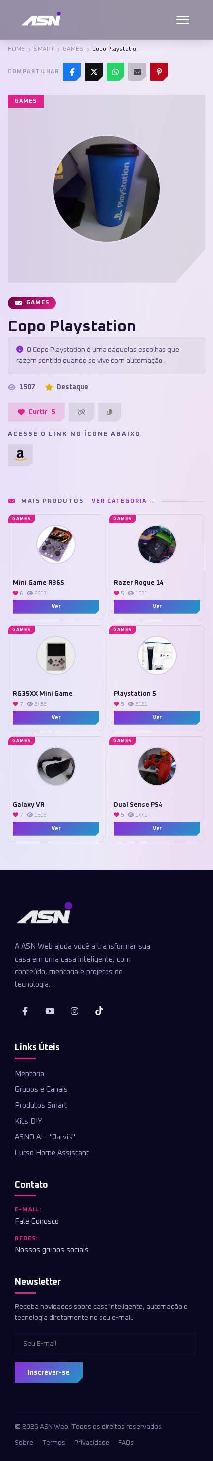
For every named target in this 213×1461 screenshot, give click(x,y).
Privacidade (91, 1443)
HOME (16, 49)
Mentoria (29, 1074)
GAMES (73, 49)
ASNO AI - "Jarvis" (45, 1137)
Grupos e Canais (41, 1089)
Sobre (24, 1443)
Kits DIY (28, 1121)
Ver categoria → (124, 501)
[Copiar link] (109, 412)
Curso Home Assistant (52, 1153)
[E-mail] (137, 72)
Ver (56, 606)
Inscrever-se (49, 1372)
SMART (44, 49)
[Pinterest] (159, 72)
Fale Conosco (37, 1221)
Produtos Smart (41, 1105)
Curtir (41, 412)
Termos (53, 1443)
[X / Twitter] (94, 72)
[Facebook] (72, 72)
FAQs (126, 1443)
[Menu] (182, 20)
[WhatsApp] (115, 72)
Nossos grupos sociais (52, 1250)
